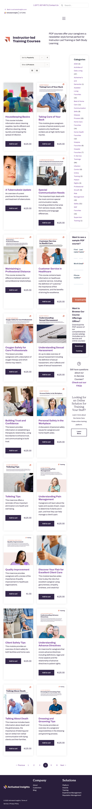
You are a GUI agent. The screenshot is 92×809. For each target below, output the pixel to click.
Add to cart (13, 144)
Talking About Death (16, 718)
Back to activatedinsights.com (17, 9)
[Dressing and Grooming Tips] (51, 699)
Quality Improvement (17, 569)
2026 (76, 64)
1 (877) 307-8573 (40, 5)
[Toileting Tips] (18, 477)
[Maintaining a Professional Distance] (18, 249)
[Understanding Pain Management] (51, 477)
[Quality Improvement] (18, 550)
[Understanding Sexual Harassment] (51, 328)
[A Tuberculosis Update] (18, 170)
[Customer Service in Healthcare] (51, 249)
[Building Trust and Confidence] (18, 401)
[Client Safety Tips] (18, 623)
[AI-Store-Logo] (15, 12)
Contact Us (53, 5)
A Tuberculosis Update (18, 189)
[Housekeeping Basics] (18, 97)
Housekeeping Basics (17, 116)
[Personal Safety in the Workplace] (51, 401)
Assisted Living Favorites (77, 91)
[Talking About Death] (18, 699)
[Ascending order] (47, 57)
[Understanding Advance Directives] (51, 623)
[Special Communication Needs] (51, 170)
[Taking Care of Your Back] (51, 97)
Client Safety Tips (15, 642)
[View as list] (37, 70)
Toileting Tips (12, 496)
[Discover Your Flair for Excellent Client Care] (51, 550)
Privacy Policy (14, 804)
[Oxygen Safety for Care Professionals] (18, 328)
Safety (76, 204)
